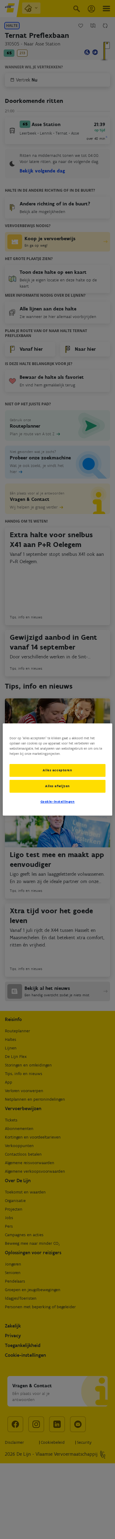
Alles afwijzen (57, 786)
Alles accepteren (57, 770)
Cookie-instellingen (57, 801)
